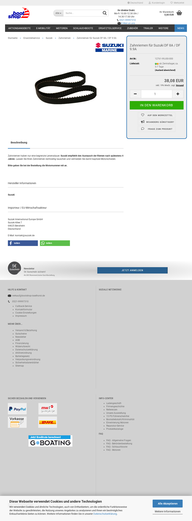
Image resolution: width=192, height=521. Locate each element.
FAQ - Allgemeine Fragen (118, 440)
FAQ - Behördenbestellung (119, 443)
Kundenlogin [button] (158, 2)
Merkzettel (178, 2)
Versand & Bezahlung (26, 330)
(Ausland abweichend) (165, 70)
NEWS (180, 28)
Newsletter (20, 337)
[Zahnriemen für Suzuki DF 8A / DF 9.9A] (65, 84)
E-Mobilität (43, 28)
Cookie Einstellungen (26, 312)
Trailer (148, 28)
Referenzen (111, 409)
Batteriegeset (21, 356)
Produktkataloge (114, 429)
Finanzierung (22, 343)
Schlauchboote (83, 28)
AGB (17, 340)
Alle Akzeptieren (168, 503)
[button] (135, 3)
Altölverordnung (23, 353)
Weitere (163, 28)
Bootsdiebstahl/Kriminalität (120, 419)
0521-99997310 (127, 20)
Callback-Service (23, 306)
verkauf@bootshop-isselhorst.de (28, 295)
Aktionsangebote (19, 28)
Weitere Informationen (168, 511)
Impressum (21, 316)
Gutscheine (21, 333)
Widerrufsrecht (22, 346)
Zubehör (132, 28)
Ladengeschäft (113, 403)
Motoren (62, 28)
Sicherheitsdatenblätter (27, 362)
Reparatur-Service (115, 425)
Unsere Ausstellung (116, 413)
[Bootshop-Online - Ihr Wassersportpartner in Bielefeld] (28, 13)
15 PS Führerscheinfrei (117, 416)
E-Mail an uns (128, 23)
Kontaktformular (23, 309)
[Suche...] (104, 13)
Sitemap (19, 365)
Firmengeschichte (115, 406)
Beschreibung (19, 142)
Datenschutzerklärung (105, 513)
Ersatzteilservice (110, 28)
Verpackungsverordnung (27, 359)
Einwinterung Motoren (117, 422)
